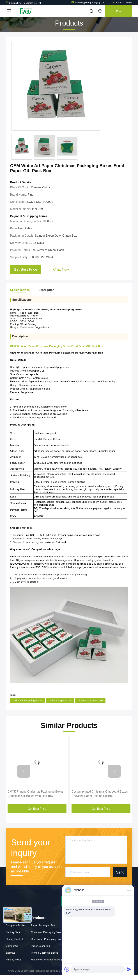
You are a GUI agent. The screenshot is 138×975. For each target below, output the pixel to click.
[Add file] (66, 969)
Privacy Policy (13, 959)
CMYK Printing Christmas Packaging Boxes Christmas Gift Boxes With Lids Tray (35, 793)
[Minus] (129, 890)
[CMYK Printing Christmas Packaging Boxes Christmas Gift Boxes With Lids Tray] (37, 762)
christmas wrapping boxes (27, 700)
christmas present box (90, 700)
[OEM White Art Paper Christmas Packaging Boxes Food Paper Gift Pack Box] (56, 86)
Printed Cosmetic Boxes (44, 952)
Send (120, 872)
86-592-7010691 (123, 2)
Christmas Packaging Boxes (47, 932)
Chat (118, 11)
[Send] (129, 969)
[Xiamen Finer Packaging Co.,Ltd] (25, 11)
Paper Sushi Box (40, 945)
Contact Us (12, 945)
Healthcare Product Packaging (48, 959)
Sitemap (10, 952)
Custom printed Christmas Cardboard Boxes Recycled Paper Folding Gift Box (100, 793)
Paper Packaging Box (43, 925)
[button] (23, 771)
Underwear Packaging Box (46, 939)
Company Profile (15, 925)
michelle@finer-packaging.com (90, 2)
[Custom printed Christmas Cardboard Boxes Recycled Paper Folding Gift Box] (101, 762)
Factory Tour (13, 932)
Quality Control (14, 939)
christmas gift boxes (60, 700)
